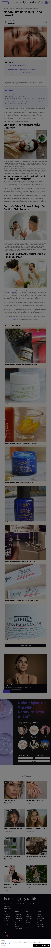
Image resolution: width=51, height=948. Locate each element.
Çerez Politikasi (7, 943)
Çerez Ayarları (3, 945)
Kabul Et (37, 945)
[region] (25, 943)
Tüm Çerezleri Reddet (45, 945)
